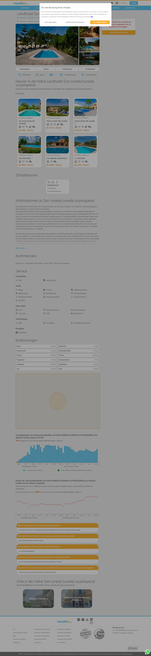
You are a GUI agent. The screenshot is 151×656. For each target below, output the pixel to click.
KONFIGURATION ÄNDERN (75, 22)
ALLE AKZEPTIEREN (100, 22)
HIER (91, 16)
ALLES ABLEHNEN (50, 22)
